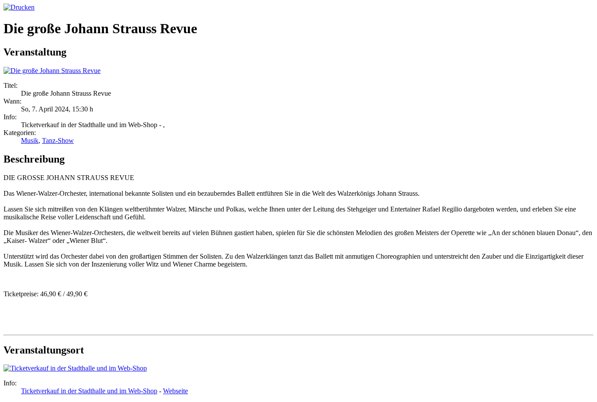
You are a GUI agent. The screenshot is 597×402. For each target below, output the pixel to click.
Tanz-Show (58, 140)
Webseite (175, 391)
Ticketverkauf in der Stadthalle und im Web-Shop (89, 391)
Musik (29, 140)
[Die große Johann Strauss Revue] (52, 70)
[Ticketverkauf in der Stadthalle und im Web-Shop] (75, 368)
